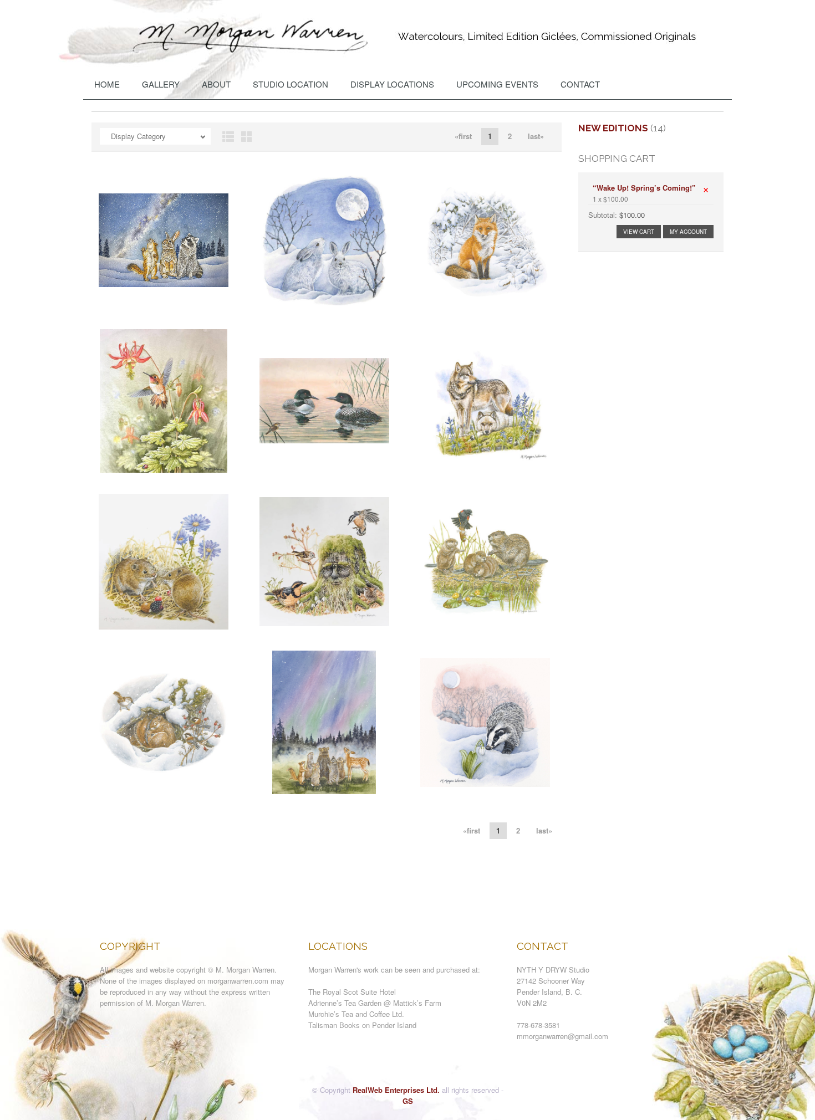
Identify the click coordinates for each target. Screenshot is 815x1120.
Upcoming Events (497, 84)
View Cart (638, 232)
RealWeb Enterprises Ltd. (396, 1090)
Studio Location (290, 84)
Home (107, 84)
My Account (688, 232)
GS (408, 1101)
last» (536, 136)
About (216, 84)
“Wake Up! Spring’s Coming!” (644, 187)
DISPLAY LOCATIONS (392, 84)
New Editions (613, 128)
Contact (580, 84)
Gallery (161, 84)
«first (463, 136)
